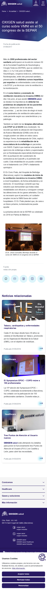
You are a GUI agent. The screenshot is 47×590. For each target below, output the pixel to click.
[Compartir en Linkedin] (41, 279)
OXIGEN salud (21, 540)
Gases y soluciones (11, 496)
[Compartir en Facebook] (23, 279)
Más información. (18, 568)
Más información (9, 503)
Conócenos (7, 482)
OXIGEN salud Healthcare (25, 542)
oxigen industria (22, 529)
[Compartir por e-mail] (15, 279)
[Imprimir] (6, 279)
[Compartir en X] (32, 279)
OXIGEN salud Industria (24, 544)
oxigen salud (21, 527)
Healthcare (7, 489)
